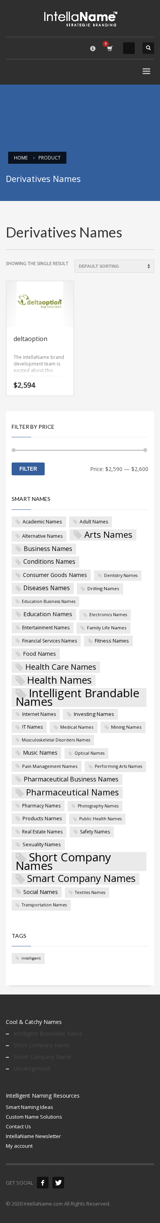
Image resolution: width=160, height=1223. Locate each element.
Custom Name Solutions (34, 1116)
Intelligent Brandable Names (77, 697)
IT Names (32, 727)
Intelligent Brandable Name (48, 1033)
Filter (28, 469)
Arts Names (108, 534)
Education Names (47, 614)
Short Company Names (63, 861)
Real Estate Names (42, 831)
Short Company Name (42, 1045)
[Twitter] (58, 1182)
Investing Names (94, 713)
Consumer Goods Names (55, 575)
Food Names (39, 653)
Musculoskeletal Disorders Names (56, 740)
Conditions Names (49, 561)
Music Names (40, 752)
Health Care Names (60, 667)
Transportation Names (44, 905)
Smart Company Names (81, 879)
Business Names (48, 548)
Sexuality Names (42, 844)
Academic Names (42, 521)
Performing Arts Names (118, 766)
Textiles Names (90, 892)
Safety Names (95, 831)
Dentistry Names (120, 575)
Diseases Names (46, 588)
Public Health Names (100, 818)
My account (19, 1145)
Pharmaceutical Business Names (71, 779)
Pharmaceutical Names (72, 792)
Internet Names (39, 714)
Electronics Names (108, 614)
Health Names (59, 680)
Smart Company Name (42, 1056)
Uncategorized (32, 1068)
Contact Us (18, 1126)
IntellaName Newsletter (33, 1136)
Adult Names (94, 521)
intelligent (31, 958)
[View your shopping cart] (109, 48)
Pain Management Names (50, 766)
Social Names (40, 892)
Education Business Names (48, 601)
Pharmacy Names (41, 805)
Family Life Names (107, 628)
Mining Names (126, 727)
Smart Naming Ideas (29, 1106)
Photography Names (98, 806)
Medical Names (77, 727)
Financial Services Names (49, 640)
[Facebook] (43, 1182)
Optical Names (89, 753)
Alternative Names (42, 536)
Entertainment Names (46, 627)
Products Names (42, 818)
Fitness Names (112, 640)
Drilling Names (103, 588)
